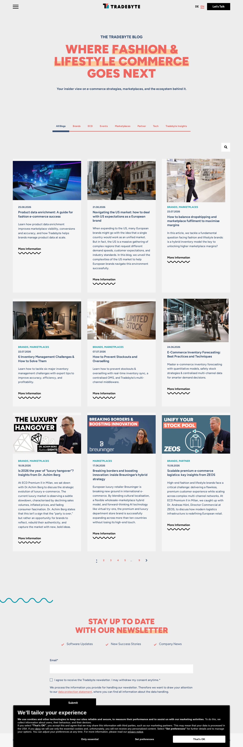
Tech (157, 126)
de (197, 6)
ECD (92, 126)
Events (104, 126)
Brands (77, 126)
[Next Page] (146, 560)
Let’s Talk (219, 6)
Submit (73, 702)
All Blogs (61, 126)
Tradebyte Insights (176, 126)
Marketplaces (122, 126)
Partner (142, 126)
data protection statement (75, 691)
